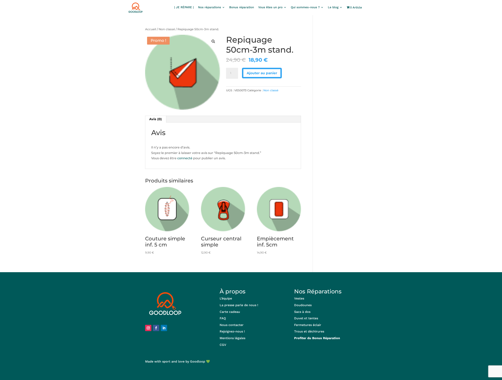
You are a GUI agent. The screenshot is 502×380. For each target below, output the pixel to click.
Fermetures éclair (307, 325)
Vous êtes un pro (270, 7)
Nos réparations (209, 7)
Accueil (150, 29)
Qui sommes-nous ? (305, 7)
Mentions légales (232, 338)
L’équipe (226, 298)
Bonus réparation (241, 7)
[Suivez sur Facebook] (156, 328)
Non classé (167, 29)
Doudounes (303, 305)
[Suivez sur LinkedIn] (164, 328)
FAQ (223, 318)
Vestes (299, 298)
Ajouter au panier (262, 73)
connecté (184, 158)
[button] (213, 41)
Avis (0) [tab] (155, 119)
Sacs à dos (302, 312)
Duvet (298, 318)
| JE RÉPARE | (184, 7)
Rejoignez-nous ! (232, 331)
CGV (223, 345)
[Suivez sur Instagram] (148, 328)
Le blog (333, 7)
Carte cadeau (230, 312)
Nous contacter (232, 325)
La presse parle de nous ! (239, 305)
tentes (313, 318)
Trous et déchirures (309, 331)
